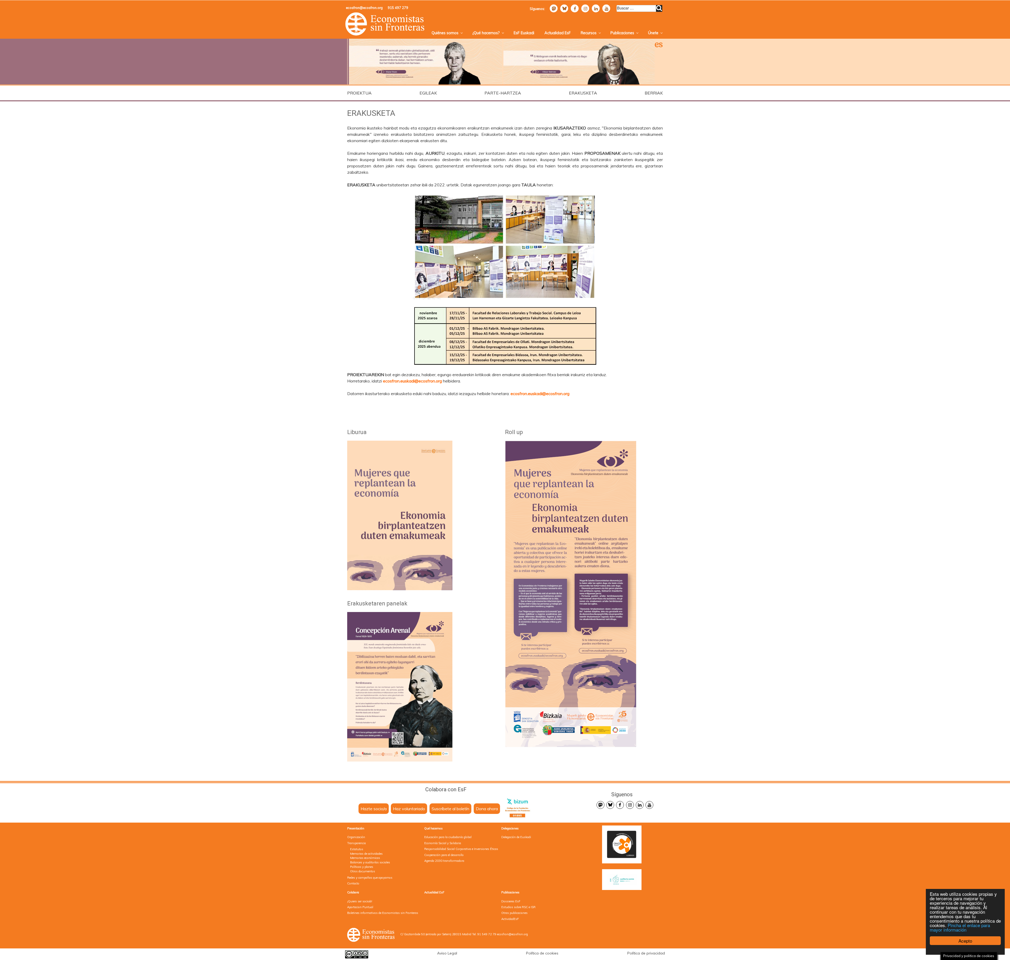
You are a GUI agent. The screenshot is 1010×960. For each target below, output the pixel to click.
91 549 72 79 (486, 934)
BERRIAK (654, 93)
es (659, 45)
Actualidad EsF (557, 33)
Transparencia (356, 843)
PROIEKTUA (359, 93)
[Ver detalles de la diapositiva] (423, 62)
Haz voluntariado (409, 808)
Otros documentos (362, 871)
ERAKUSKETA (583, 93)
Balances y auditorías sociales (370, 862)
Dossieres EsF (510, 901)
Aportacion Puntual (360, 907)
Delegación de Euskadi (516, 837)
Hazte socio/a (374, 808)
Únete (653, 33)
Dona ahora (487, 808)
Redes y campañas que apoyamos (369, 877)
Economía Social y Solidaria (442, 843)
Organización (356, 837)
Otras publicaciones (514, 913)
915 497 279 (398, 8)
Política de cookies (542, 953)
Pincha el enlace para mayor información (960, 927)
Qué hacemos (433, 828)
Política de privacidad (646, 953)
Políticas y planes (361, 867)
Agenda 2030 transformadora (444, 861)
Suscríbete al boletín (450, 808)
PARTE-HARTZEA (502, 93)
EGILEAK (428, 93)
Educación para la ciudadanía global (448, 837)
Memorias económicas (365, 858)
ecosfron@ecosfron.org (364, 8)
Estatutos (356, 849)
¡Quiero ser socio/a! (359, 901)
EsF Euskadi (524, 33)
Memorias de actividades (366, 853)
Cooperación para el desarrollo (444, 855)
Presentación (355, 828)
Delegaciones (510, 828)
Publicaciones (622, 33)
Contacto (353, 883)
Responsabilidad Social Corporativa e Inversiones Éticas (461, 849)
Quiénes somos (445, 33)
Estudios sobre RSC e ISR (518, 907)
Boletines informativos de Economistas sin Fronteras (382, 913)
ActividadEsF (510, 919)
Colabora (353, 892)
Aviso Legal (447, 953)
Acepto (965, 940)
